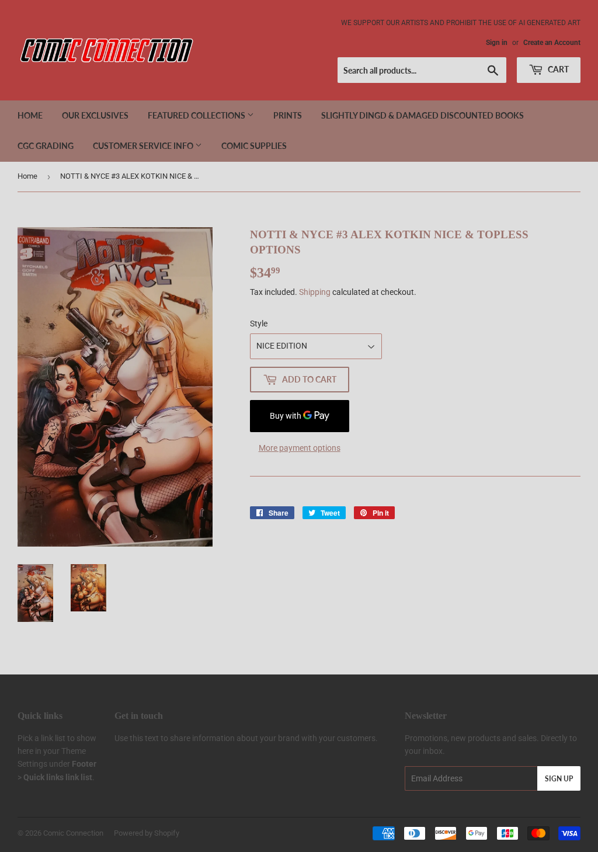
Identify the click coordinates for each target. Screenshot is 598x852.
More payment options (299, 448)
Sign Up (559, 778)
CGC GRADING (46, 146)
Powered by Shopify (146, 833)
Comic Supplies (254, 146)
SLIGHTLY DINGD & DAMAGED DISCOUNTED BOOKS (422, 115)
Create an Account (551, 43)
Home (30, 115)
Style (258, 323)
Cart (557, 69)
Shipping (315, 292)
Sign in (496, 43)
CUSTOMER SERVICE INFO (144, 146)
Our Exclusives (95, 115)
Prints (287, 115)
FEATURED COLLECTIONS (197, 115)
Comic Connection (73, 833)
